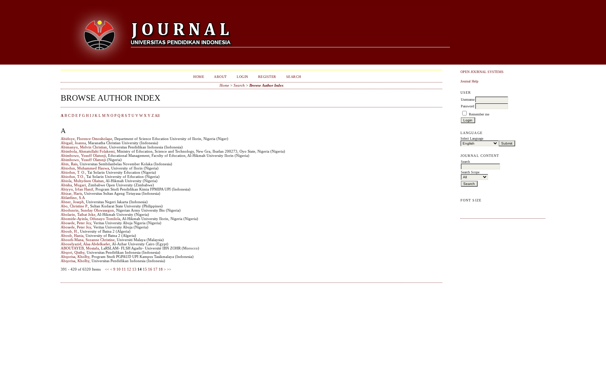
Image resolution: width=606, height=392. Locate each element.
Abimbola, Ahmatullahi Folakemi (88, 151)
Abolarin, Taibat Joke (78, 214)
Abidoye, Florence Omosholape (86, 139)
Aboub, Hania (72, 235)
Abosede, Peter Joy (76, 223)
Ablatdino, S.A (73, 197)
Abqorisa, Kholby (75, 256)
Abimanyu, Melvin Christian (84, 147)
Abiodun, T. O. (73, 172)
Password (467, 106)
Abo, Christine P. (74, 206)
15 (145, 269)
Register (267, 77)
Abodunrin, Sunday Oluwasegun (87, 210)
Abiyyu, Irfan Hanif (77, 189)
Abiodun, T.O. (72, 176)
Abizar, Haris (71, 193)
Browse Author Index (266, 85)
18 (161, 269)
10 (118, 269)
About (220, 77)
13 (134, 269)
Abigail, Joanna (73, 143)
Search (293, 77)
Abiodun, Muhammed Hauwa (85, 168)
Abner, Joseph (72, 202)
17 (155, 269)
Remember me (479, 114)
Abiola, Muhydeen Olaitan (82, 181)
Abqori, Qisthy (73, 252)
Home (198, 77)
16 (150, 269)
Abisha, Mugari (73, 185)
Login (242, 77)
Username (467, 99)
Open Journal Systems (482, 72)
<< (107, 269)
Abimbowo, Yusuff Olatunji (83, 155)
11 (124, 269)
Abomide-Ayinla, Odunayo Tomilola (90, 219)
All (157, 115)
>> (169, 269)
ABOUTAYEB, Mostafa (80, 248)
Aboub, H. (69, 231)
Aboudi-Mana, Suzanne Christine (88, 240)
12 (129, 269)
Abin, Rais (69, 164)
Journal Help (469, 81)
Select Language (471, 138)
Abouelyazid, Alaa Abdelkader (85, 244)
